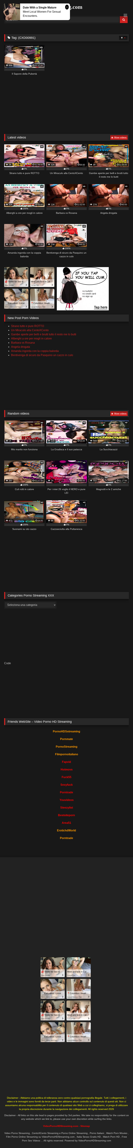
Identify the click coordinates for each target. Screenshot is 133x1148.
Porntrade (66, 792)
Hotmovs (67, 769)
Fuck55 (66, 777)
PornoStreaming (66, 746)
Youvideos (67, 800)
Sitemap (85, 1126)
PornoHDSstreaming (66, 731)
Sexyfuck (66, 784)
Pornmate (66, 739)
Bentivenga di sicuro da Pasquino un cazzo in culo (42, 355)
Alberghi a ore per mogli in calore (31, 338)
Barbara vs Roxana (23, 342)
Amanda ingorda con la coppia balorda (35, 350)
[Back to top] (122, 1137)
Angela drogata (20, 346)
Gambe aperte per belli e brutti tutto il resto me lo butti (43, 334)
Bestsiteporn (66, 815)
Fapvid (66, 761)
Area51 (66, 822)
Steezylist (66, 807)
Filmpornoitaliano (66, 754)
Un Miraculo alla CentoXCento (30, 330)
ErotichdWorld (66, 830)
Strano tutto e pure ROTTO (27, 326)
